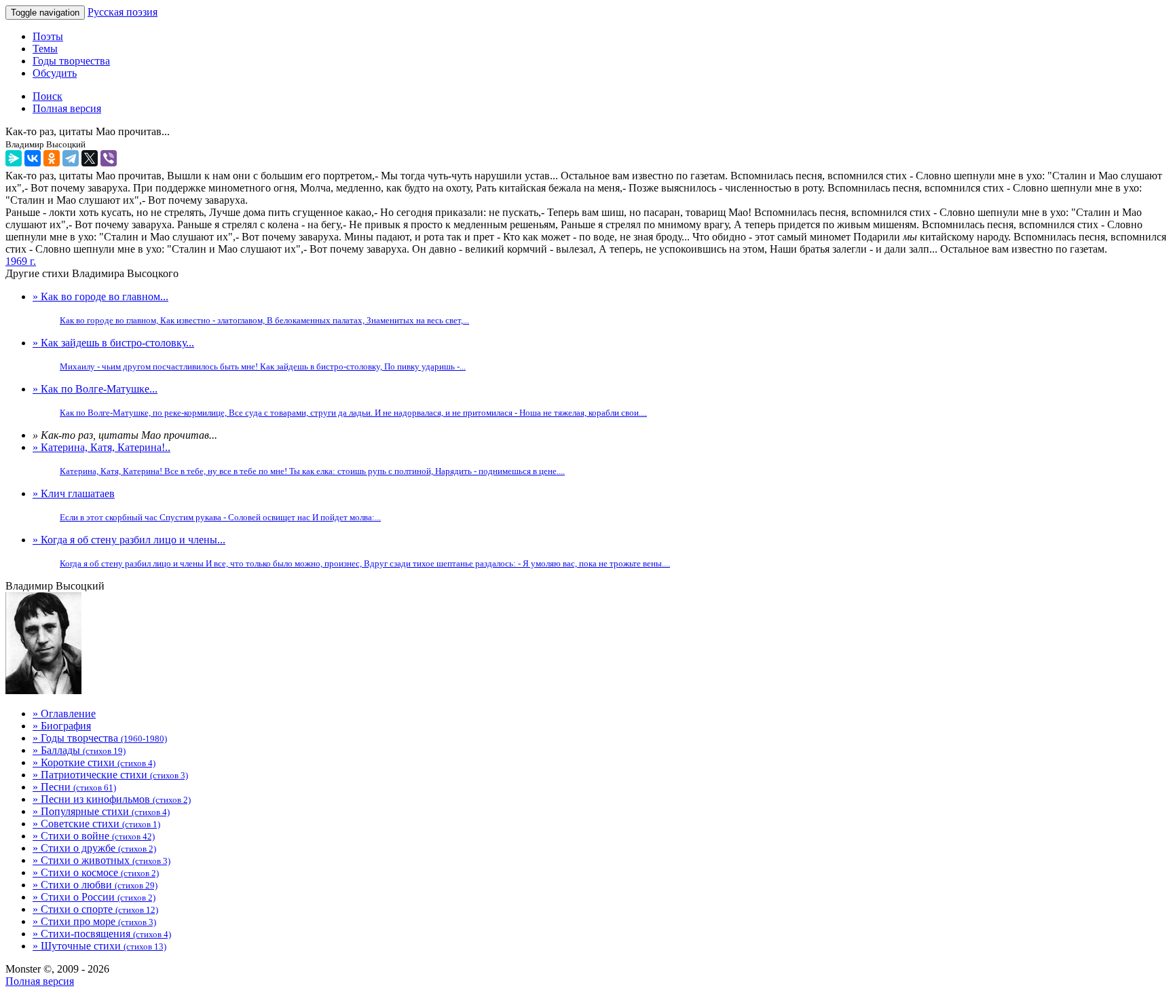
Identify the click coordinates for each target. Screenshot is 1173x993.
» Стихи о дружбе (94, 848)
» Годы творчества (100, 738)
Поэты (48, 36)
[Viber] (108, 158)
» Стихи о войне (94, 836)
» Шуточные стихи (99, 946)
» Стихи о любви (95, 884)
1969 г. (20, 261)
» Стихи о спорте (95, 909)
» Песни (74, 787)
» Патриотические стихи (110, 774)
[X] (89, 158)
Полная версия (39, 981)
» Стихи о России (94, 897)
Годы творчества (71, 61)
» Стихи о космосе (96, 872)
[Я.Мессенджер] (13, 158)
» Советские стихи (96, 823)
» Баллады (79, 750)
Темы (45, 48)
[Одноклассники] (51, 158)
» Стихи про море (94, 921)
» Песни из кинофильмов (112, 799)
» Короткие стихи (94, 762)
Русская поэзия (122, 12)
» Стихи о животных (101, 860)
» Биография (62, 726)
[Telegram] (70, 158)
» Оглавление (64, 713)
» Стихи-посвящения (102, 933)
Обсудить (55, 73)
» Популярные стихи (101, 811)
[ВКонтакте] (32, 158)
